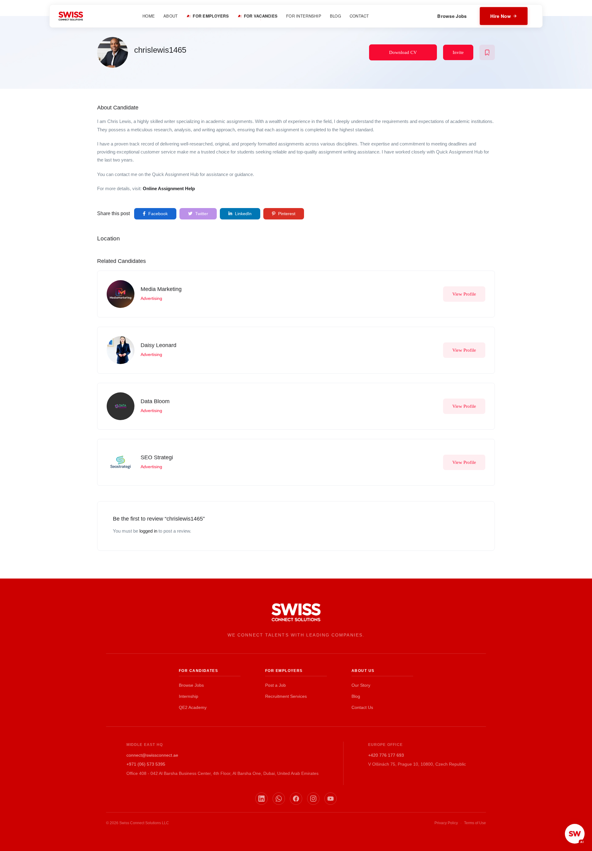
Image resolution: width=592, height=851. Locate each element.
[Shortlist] (487, 52)
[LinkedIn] (261, 798)
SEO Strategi (157, 457)
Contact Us (362, 707)
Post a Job (275, 685)
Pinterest (286, 213)
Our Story (361, 685)
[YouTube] (330, 798)
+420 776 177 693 (386, 755)
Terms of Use (475, 823)
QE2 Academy (193, 707)
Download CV (403, 52)
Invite (458, 52)
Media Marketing (161, 289)
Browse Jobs (452, 16)
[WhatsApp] (279, 798)
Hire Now (500, 16)
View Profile (464, 294)
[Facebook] (296, 798)
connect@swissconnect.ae (152, 755)
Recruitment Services (286, 696)
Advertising (151, 298)
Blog (356, 696)
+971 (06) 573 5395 (145, 764)
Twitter (201, 213)
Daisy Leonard (158, 345)
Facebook (157, 213)
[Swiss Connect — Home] (70, 16)
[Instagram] (313, 798)
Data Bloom (155, 401)
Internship (188, 696)
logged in (148, 531)
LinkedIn (243, 213)
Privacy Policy (446, 823)
